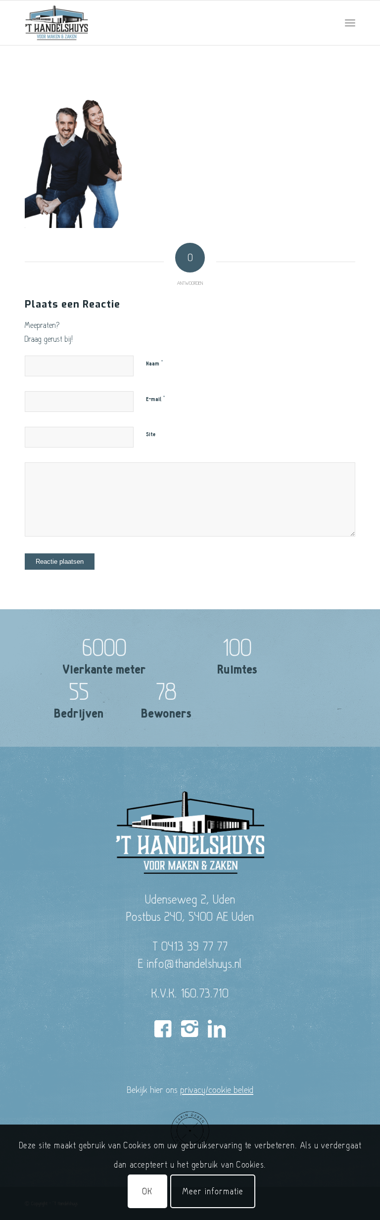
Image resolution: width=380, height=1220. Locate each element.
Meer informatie (212, 1191)
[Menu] (350, 22)
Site (150, 434)
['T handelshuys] (57, 22)
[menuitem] (350, 22)
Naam (154, 363)
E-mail (155, 399)
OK (147, 1191)
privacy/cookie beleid (216, 1089)
